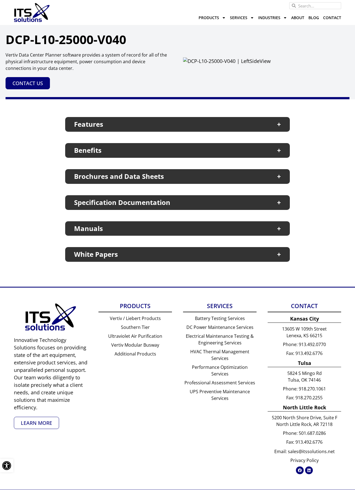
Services (238, 17)
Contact (332, 17)
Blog (313, 17)
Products (209, 17)
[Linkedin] (309, 470)
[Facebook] (300, 470)
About (297, 17)
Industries (269, 17)
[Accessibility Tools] (6, 465)
